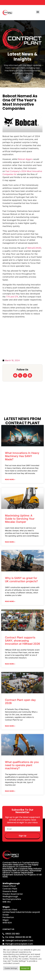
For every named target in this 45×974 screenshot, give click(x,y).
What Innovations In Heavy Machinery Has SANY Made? (22, 456)
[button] (38, 12)
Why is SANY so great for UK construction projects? (21, 579)
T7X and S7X (12, 296)
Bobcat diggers (25, 159)
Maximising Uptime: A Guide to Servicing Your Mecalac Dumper (19, 518)
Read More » (10, 479)
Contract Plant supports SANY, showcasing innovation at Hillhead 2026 (22, 640)
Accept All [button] (25, 968)
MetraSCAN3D (34, 248)
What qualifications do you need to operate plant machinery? (22, 765)
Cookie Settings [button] (11, 968)
